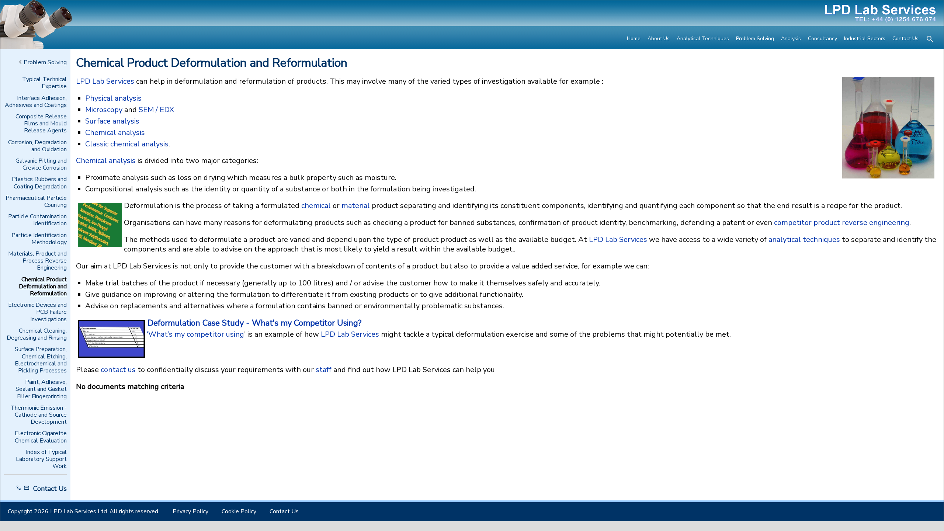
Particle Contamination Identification (37, 220)
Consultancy (822, 38)
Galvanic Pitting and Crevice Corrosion (41, 164)
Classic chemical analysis (127, 144)
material (355, 206)
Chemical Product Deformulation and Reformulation (43, 287)
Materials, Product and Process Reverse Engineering (37, 261)
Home (634, 38)
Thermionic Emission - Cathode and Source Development (38, 415)
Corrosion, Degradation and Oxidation (37, 146)
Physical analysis (113, 98)
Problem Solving (755, 38)
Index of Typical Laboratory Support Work (41, 459)
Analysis (791, 38)
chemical (316, 206)
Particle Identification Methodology (39, 239)
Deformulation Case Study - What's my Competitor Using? (254, 323)
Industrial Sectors (864, 38)
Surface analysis (112, 121)
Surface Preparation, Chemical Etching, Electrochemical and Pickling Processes (41, 360)
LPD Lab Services (105, 81)
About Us (659, 38)
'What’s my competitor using (195, 334)
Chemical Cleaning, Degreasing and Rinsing (37, 334)
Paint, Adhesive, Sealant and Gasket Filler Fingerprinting (41, 389)
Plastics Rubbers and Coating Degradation (39, 183)
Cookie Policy (239, 511)
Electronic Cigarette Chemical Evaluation (41, 437)
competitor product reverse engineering (841, 223)
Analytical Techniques (703, 38)
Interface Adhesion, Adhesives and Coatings (36, 102)
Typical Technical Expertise (44, 83)
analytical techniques (804, 239)
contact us (118, 370)
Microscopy (103, 110)
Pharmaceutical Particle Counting (36, 202)
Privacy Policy (190, 511)
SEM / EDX (156, 110)
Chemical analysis (115, 133)
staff (324, 370)
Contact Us (905, 38)
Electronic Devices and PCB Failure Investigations (37, 312)
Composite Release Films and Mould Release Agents (41, 124)
